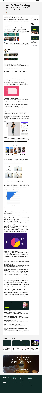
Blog (20, 379)
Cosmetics (29, 379)
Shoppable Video (14, 378)
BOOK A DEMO (35, 29)
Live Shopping (14, 379)
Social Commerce (14, 380)
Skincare (29, 380)
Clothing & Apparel (30, 378)
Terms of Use (21, 381)
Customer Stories (22, 380)
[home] (5, 0)
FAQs (20, 378)
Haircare (29, 381)
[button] (9, 0)
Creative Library (14, 381)
